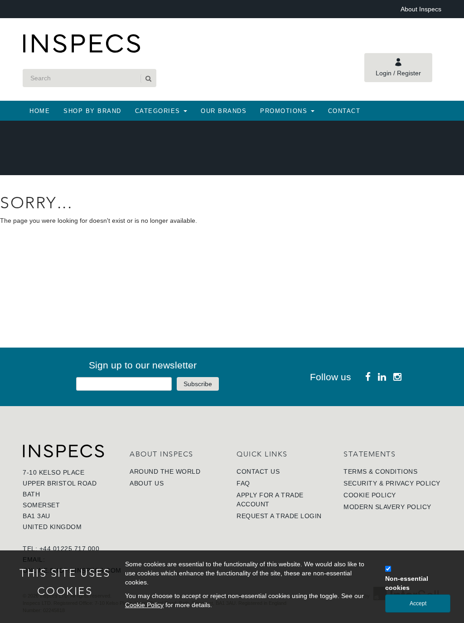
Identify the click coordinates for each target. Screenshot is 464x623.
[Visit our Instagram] (397, 377)
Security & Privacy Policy (391, 483)
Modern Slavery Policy (387, 506)
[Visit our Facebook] (368, 377)
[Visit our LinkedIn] (382, 377)
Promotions (285, 111)
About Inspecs (421, 9)
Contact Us (258, 471)
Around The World (165, 471)
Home (39, 111)
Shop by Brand (92, 111)
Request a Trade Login (279, 516)
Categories (159, 111)
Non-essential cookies (406, 583)
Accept (418, 603)
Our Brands (223, 111)
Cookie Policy (369, 495)
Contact (344, 111)
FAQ (243, 483)
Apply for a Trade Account (270, 499)
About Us (147, 483)
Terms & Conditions (380, 471)
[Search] (147, 78)
